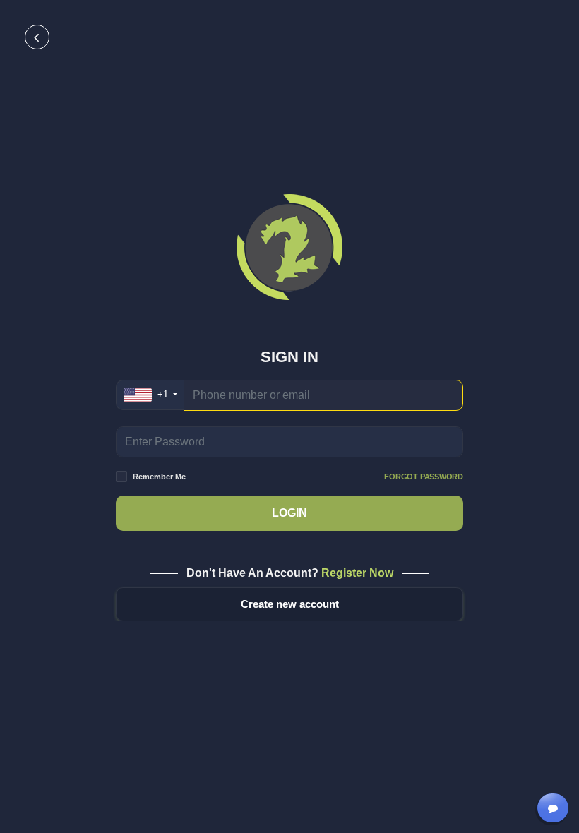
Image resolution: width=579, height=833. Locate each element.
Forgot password (423, 476)
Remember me (298, 476)
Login (289, 513)
